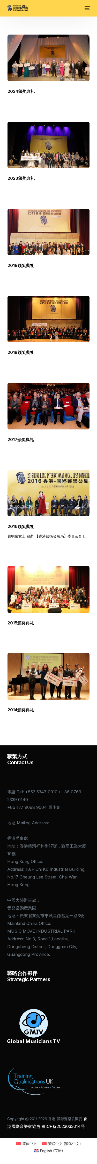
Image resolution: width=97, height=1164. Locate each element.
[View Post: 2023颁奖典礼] (49, 145)
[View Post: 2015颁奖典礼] (49, 589)
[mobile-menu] (87, 8)
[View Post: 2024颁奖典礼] (49, 58)
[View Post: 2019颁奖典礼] (49, 232)
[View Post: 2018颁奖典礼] (49, 319)
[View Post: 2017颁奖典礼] (49, 406)
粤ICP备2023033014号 (63, 1126)
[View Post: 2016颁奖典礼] (49, 493)
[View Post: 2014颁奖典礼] (49, 676)
